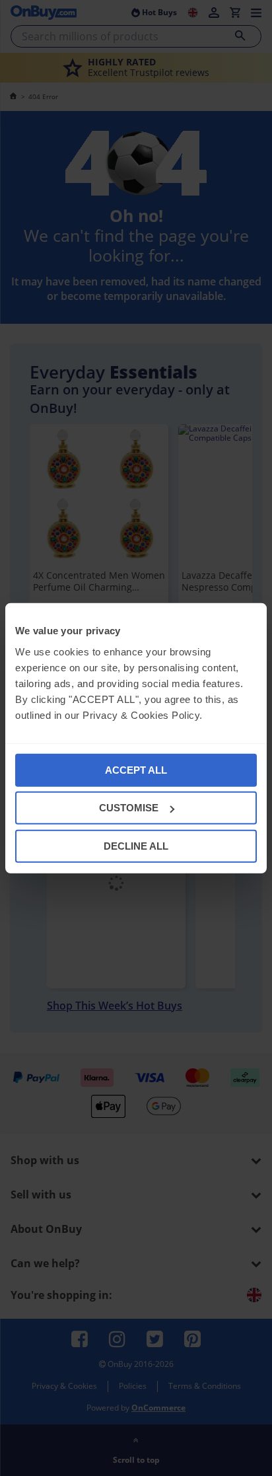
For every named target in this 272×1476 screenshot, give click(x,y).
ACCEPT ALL (136, 769)
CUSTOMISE (128, 807)
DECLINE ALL (136, 845)
